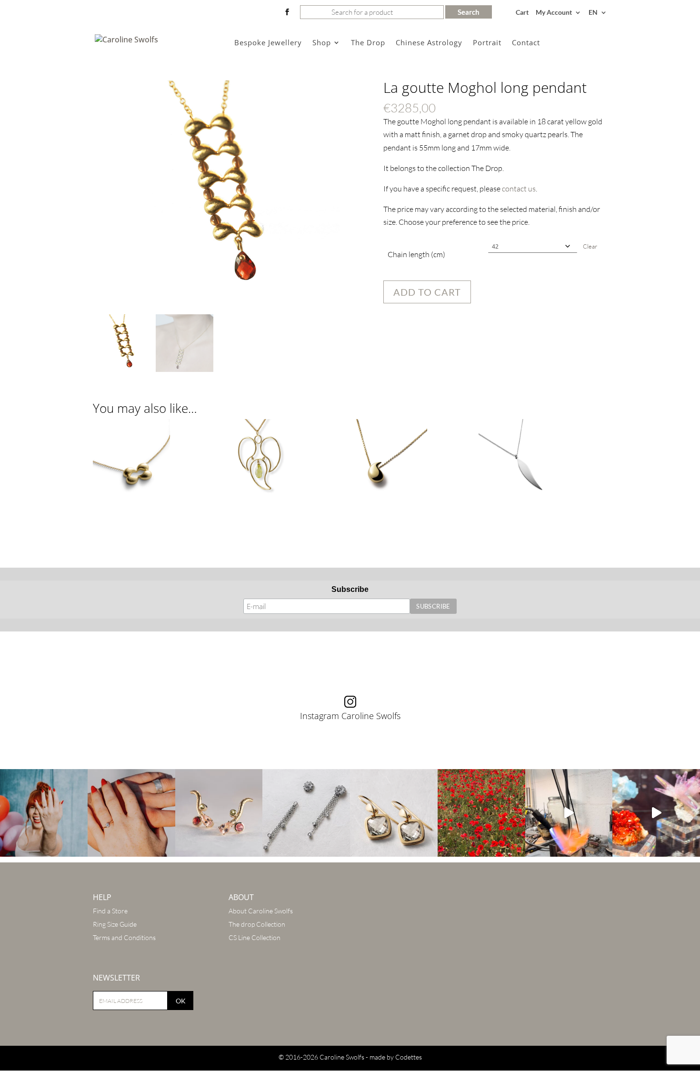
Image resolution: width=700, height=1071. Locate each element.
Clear (590, 246)
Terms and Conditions (124, 937)
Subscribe (350, 589)
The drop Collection (257, 924)
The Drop (368, 43)
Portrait (487, 43)
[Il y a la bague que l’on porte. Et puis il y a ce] (44, 813)
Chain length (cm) (416, 254)
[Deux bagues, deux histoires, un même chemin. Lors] (131, 813)
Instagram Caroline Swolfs (350, 715)
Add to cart (427, 292)
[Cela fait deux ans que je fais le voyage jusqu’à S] (656, 813)
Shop (321, 43)
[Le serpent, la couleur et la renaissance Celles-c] (219, 813)
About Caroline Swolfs (261, 911)
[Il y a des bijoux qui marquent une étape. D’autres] (394, 813)
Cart (522, 12)
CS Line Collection (254, 937)
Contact (526, 43)
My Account (554, 12)
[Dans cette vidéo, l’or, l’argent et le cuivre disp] (569, 813)
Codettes (408, 1057)
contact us (519, 188)
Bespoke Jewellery (268, 43)
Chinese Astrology (429, 43)
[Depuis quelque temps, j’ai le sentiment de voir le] (481, 813)
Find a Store (110, 911)
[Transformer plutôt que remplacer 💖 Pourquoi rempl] (306, 813)
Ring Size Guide (115, 924)
